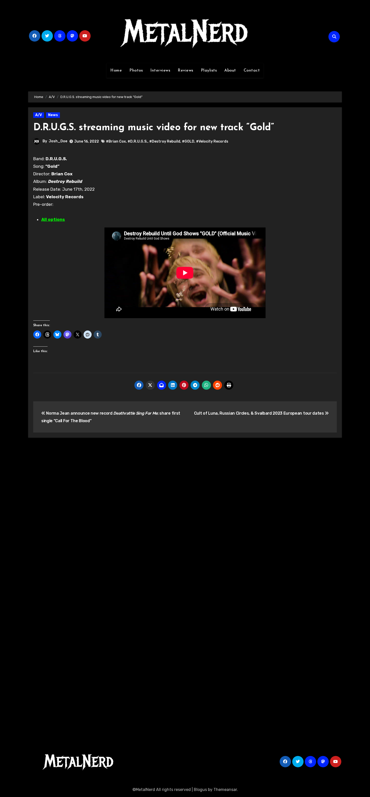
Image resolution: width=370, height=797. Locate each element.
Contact (252, 71)
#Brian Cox (116, 141)
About (230, 71)
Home (116, 71)
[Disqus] (185, 515)
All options (53, 219)
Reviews (185, 71)
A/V (38, 115)
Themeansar (225, 789)
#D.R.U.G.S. (137, 141)
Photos (136, 71)
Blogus (200, 789)
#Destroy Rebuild (164, 141)
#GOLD (188, 141)
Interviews (160, 71)
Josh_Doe (58, 141)
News (53, 115)
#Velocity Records (212, 141)
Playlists (209, 71)
